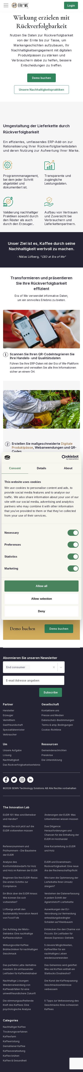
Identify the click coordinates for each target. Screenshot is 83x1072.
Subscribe (51, 692)
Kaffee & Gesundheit (15, 1060)
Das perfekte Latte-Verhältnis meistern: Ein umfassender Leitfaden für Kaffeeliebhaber (20, 969)
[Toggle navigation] (6, 5)
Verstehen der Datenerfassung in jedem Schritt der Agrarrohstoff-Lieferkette (61, 897)
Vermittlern (9, 720)
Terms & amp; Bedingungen (57, 724)
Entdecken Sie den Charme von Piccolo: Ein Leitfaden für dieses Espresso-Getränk (62, 933)
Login (71, 5)
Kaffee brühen (11, 1055)
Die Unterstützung (52, 759)
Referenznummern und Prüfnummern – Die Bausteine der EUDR (19, 850)
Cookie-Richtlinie (51, 729)
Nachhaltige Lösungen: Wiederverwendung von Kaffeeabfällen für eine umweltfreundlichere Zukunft (19, 987)
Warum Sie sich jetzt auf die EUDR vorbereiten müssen (18, 828)
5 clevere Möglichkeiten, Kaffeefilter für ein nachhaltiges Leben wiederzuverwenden (58, 951)
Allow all (41, 586)
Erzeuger (8, 715)
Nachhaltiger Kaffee (14, 1026)
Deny (41, 611)
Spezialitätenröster (14, 729)
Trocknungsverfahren (15, 1031)
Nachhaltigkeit (11, 759)
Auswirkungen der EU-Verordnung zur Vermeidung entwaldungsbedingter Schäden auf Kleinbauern (60, 915)
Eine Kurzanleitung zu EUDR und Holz (59, 848)
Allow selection (41, 598)
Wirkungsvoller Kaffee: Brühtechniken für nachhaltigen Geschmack (20, 949)
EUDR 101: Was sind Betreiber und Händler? (19, 816)
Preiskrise (47, 755)
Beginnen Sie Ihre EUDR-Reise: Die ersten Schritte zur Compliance (20, 882)
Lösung (7, 755)
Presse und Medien (53, 715)
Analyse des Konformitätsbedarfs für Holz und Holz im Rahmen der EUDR (20, 866)
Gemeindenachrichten (54, 750)
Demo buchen (41, 77)
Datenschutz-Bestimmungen (58, 720)
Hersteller (8, 710)
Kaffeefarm (9, 1036)
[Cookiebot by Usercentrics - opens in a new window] (62, 457)
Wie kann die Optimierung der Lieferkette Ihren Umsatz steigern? (61, 882)
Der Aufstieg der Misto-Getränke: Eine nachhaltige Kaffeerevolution (18, 933)
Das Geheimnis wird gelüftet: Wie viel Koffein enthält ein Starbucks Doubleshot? (60, 969)
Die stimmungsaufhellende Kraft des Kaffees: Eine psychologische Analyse (18, 1005)
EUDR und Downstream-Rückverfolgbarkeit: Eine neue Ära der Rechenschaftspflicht (61, 866)
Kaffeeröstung (11, 1041)
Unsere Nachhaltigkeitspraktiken (41, 89)
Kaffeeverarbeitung (14, 1050)
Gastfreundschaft (13, 724)
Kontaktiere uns (50, 710)
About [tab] (68, 468)
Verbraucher (10, 734)
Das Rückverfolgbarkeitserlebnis (21, 764)
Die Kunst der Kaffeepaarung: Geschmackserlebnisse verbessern (61, 985)
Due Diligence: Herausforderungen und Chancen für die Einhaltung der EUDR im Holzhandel (61, 832)
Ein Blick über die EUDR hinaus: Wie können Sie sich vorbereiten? (20, 897)
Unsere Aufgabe (12, 750)
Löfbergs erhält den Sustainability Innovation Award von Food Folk (20, 913)
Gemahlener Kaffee (14, 1046)
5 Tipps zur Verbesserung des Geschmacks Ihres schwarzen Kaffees (61, 1005)
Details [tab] (41, 468)
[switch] (73, 545)
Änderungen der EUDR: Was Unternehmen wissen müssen (61, 816)
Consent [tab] (15, 468)
